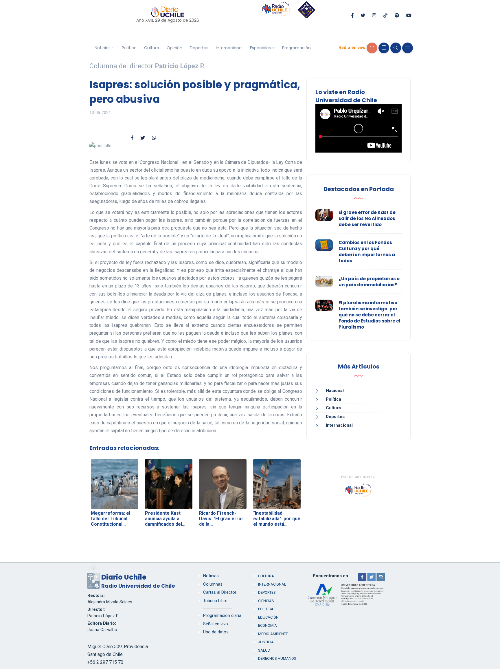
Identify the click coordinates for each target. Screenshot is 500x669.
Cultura (151, 48)
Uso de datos (216, 632)
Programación (296, 48)
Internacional (229, 48)
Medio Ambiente (273, 634)
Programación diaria (222, 615)
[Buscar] (395, 48)
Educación (268, 617)
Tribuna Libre (215, 600)
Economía (267, 625)
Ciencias (266, 601)
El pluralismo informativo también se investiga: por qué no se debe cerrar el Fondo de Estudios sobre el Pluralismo (369, 315)
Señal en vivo (215, 623)
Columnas (213, 584)
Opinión (174, 48)
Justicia (266, 642)
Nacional (335, 390)
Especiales (260, 48)
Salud (264, 650)
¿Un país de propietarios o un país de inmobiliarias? (369, 282)
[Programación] (383, 48)
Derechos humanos (277, 658)
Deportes (199, 48)
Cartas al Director (219, 592)
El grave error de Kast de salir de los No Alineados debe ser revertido (367, 218)
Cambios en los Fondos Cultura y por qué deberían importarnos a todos (367, 251)
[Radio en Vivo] (372, 48)
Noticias (103, 48)
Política (129, 48)
